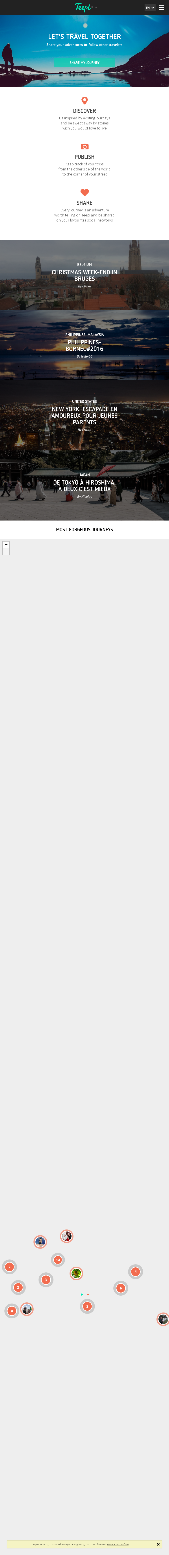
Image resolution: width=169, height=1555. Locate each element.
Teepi (84, 7)
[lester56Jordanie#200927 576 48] (76, 1273)
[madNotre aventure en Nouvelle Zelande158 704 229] (163, 1319)
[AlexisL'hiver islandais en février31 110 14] (40, 1241)
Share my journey (84, 63)
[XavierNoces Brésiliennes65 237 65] (26, 1309)
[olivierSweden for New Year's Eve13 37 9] (66, 1236)
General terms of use (118, 1544)
